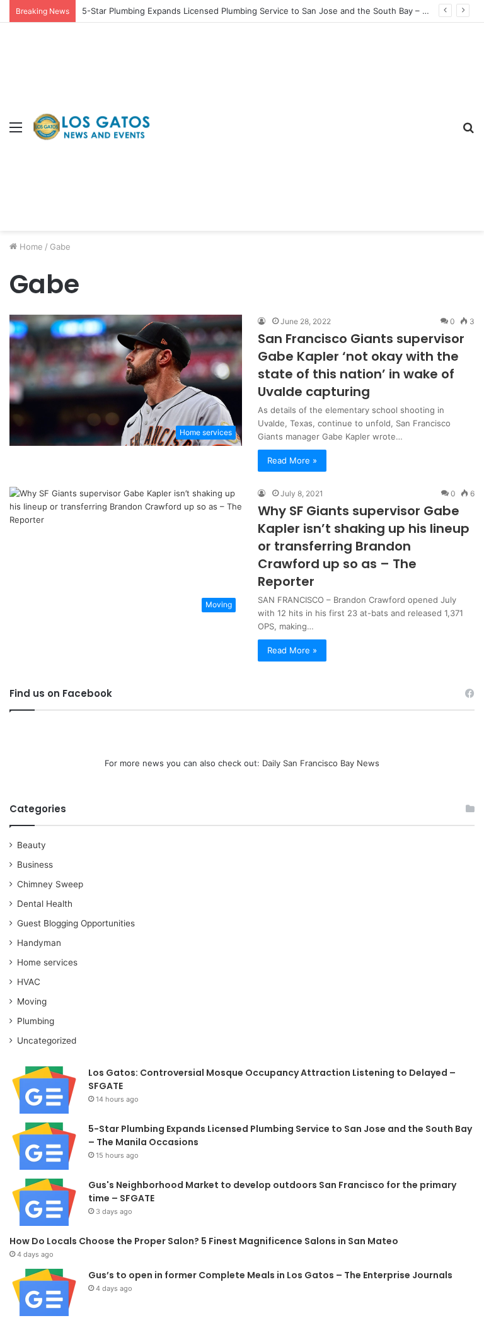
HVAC (28, 982)
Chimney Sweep (50, 884)
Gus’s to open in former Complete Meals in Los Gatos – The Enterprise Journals (270, 1275)
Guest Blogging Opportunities (76, 923)
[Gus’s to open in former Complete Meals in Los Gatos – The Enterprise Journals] (44, 1292)
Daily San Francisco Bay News (320, 763)
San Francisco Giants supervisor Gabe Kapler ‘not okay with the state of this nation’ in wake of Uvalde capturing (361, 365)
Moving (32, 1001)
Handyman (39, 943)
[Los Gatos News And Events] (91, 126)
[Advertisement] (301, 117)
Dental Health (44, 904)
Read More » (292, 460)
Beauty (31, 845)
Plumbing (35, 1021)
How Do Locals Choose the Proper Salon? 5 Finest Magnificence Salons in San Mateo (203, 1241)
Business (35, 865)
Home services (47, 962)
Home (30, 247)
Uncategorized (46, 1040)
